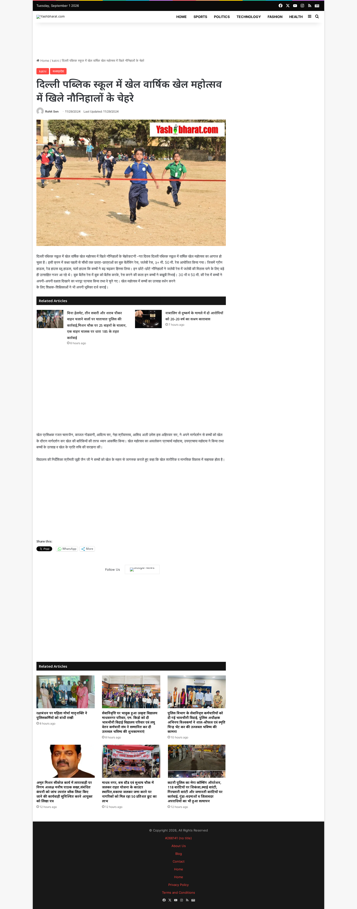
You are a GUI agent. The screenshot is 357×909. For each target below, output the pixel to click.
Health (296, 17)
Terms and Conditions (178, 892)
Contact (179, 861)
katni (55, 60)
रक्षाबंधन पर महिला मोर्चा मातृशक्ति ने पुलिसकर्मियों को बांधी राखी (61, 715)
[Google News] (142, 569)
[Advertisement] (178, 38)
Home (181, 17)
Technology (249, 17)
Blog (178, 854)
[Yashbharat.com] (50, 17)
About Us (178, 846)
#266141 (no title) (178, 838)
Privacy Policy (178, 885)
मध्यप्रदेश (58, 71)
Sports (200, 17)
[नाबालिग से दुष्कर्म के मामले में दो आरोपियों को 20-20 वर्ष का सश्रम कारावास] (148, 319)
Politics (222, 17)
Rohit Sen (52, 111)
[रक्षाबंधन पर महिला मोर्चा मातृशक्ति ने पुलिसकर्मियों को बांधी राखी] (65, 691)
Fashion (275, 17)
